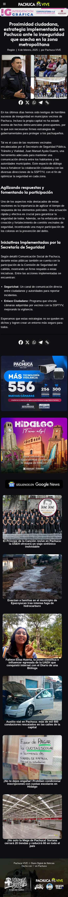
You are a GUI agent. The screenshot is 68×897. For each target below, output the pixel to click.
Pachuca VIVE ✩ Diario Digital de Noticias (34, 863)
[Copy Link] (47, 102)
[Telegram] (41, 102)
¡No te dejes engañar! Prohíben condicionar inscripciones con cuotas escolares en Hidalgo (32, 783)
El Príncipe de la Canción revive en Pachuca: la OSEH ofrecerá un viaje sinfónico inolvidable (32, 543)
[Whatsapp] (34, 102)
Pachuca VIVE (53, 49)
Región (11, 49)
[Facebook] (21, 102)
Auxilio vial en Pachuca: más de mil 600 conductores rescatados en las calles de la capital (32, 724)
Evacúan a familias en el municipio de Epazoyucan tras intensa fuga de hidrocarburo (32, 603)
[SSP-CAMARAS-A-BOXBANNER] (34, 383)
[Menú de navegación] (4, 4)
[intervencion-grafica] (34, 12)
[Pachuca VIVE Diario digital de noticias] (34, 3)
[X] (27, 102)
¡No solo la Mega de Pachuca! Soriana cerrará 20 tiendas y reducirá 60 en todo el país (32, 843)
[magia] (34, 445)
